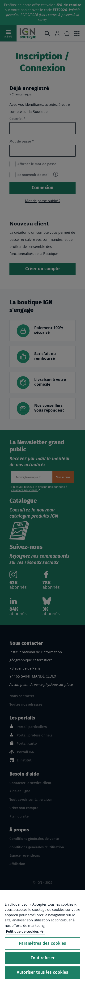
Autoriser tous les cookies (42, 972)
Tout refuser (43, 958)
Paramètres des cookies (42, 943)
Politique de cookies (22, 931)
